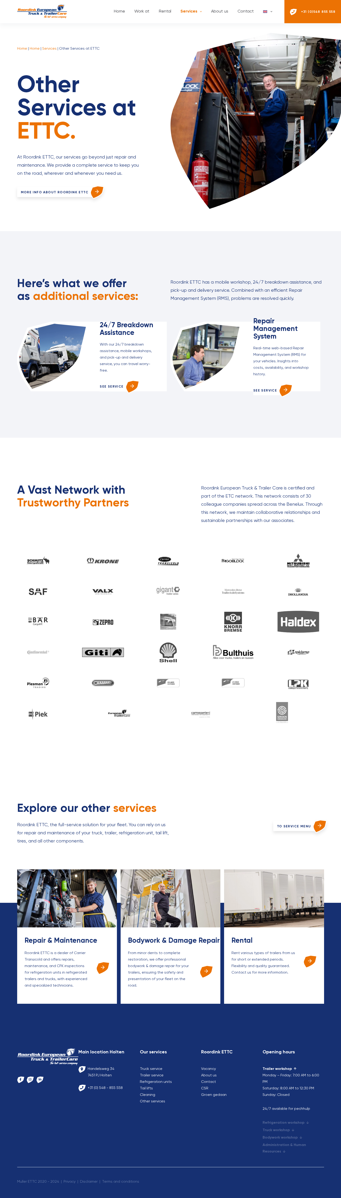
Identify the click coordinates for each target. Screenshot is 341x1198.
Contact (246, 11)
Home (119, 11)
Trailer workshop (277, 1069)
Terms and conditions (120, 1182)
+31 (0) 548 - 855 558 (105, 1088)
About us (219, 11)
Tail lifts (146, 1088)
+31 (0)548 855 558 (318, 11)
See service (111, 386)
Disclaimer (89, 1182)
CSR (204, 1088)
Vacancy (208, 1069)
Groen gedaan (214, 1095)
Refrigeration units (156, 1082)
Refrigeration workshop (284, 1123)
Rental (165, 11)
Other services (152, 1101)
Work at (141, 11)
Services (188, 11)
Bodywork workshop (280, 1138)
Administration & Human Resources (284, 1148)
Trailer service (152, 1075)
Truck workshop (276, 1130)
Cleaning (147, 1095)
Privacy (70, 1182)
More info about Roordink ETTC (55, 192)
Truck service (151, 1069)
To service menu (294, 826)
